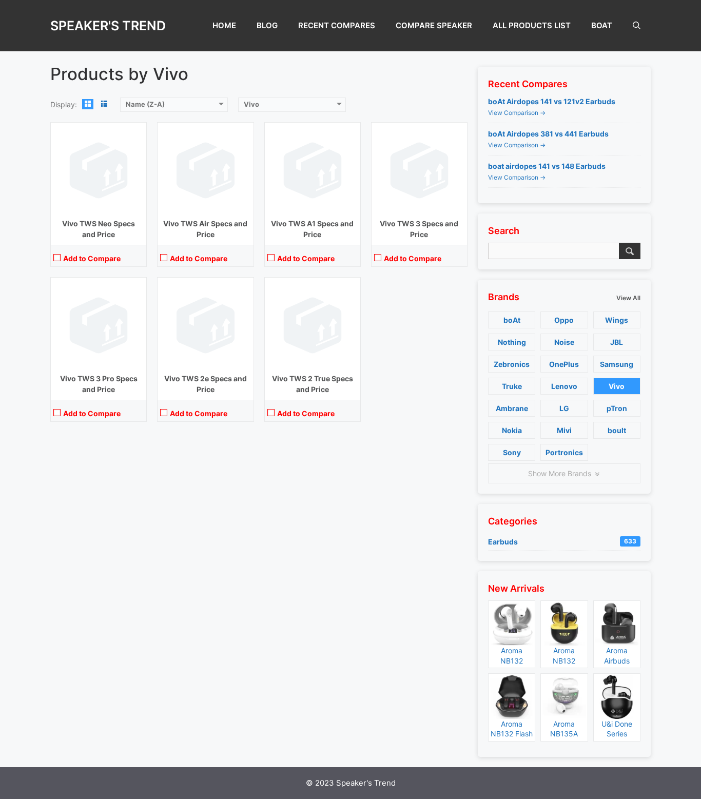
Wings (616, 320)
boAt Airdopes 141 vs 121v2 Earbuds (551, 101)
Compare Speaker (434, 25)
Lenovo (564, 386)
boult (617, 430)
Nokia (512, 430)
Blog (267, 25)
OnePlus (564, 364)
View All (628, 298)
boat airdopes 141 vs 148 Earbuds (547, 166)
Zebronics (512, 364)
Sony (512, 452)
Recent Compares (336, 25)
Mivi (564, 430)
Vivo (617, 386)
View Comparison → (517, 112)
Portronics (564, 452)
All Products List (532, 25)
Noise (564, 342)
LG (564, 408)
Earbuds (562, 541)
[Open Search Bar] (636, 25)
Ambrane (512, 408)
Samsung (616, 364)
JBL (616, 342)
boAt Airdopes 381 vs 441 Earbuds (548, 133)
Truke (512, 386)
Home (224, 25)
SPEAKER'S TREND (108, 25)
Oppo (564, 320)
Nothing (512, 342)
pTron (617, 408)
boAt (601, 25)
